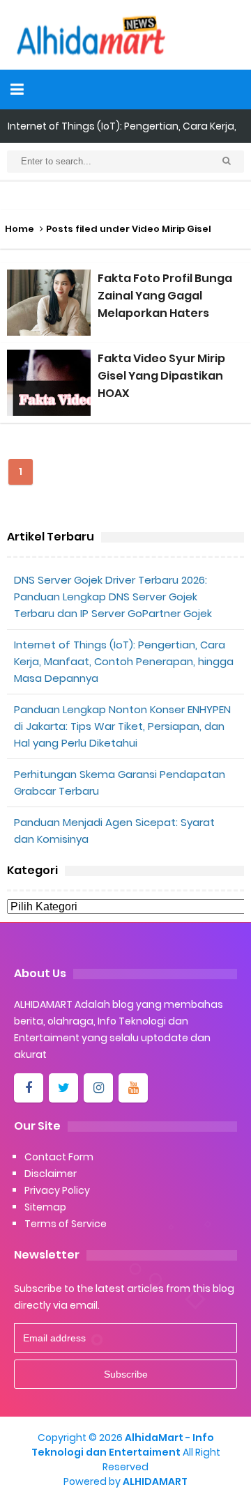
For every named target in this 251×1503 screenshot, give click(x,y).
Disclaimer (50, 1174)
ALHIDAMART (155, 1481)
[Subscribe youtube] (133, 1088)
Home (19, 228)
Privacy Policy (57, 1190)
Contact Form (58, 1157)
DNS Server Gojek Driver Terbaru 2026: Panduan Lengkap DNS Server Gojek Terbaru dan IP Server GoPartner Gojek (113, 597)
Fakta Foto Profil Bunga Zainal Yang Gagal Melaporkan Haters (165, 295)
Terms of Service (65, 1224)
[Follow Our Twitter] (63, 1088)
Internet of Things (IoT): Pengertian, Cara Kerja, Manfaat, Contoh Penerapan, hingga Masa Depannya (124, 661)
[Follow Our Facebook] (28, 1088)
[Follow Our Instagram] (98, 1088)
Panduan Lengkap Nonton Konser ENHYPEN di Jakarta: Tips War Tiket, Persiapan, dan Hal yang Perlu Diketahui (122, 726)
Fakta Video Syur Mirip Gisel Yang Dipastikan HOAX (161, 375)
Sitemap (45, 1207)
